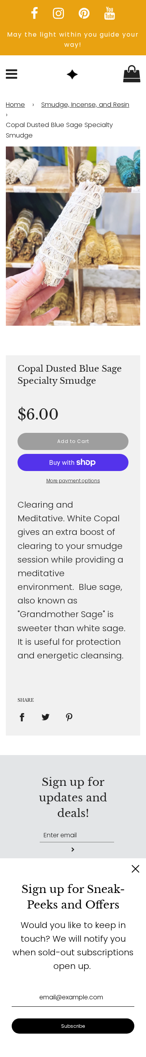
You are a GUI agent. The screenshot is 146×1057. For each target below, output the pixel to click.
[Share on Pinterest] (69, 717)
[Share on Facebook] (25, 717)
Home (15, 104)
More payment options (73, 480)
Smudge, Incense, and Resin (85, 104)
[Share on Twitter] (45, 717)
